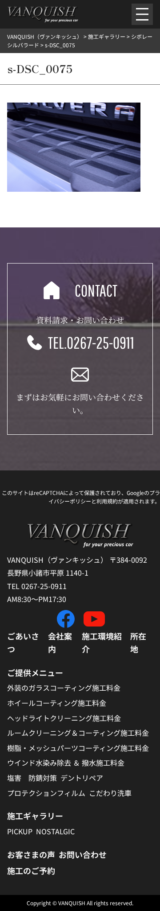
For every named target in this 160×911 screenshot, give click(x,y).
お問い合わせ (83, 854)
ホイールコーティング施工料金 (56, 702)
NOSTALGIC (55, 831)
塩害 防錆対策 (32, 777)
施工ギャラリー (35, 815)
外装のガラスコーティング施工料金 (63, 687)
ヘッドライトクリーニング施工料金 (64, 718)
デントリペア (81, 777)
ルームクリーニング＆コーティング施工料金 (78, 732)
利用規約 (107, 501)
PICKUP (19, 831)
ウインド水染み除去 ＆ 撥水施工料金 (65, 762)
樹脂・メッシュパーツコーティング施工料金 (78, 747)
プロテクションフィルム (46, 792)
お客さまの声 (31, 854)
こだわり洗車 (110, 792)
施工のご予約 (31, 870)
